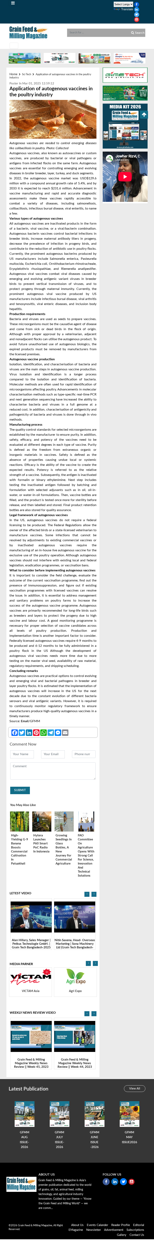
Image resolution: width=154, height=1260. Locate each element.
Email (24, 721)
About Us (77, 1225)
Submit (20, 790)
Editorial (138, 1225)
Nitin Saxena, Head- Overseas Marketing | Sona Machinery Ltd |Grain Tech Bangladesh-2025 (75, 946)
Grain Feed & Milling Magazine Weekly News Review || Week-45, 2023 (31, 1063)
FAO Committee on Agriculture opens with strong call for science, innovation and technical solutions (86, 855)
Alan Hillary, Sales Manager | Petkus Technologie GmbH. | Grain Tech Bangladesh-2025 (31, 944)
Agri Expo (37, 991)
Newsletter (93, 1229)
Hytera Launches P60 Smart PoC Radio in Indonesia (41, 843)
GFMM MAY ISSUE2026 (129, 1137)
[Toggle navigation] (13, 3)
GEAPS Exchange (82, 991)
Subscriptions (135, 1229)
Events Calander (97, 1225)
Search (139, 32)
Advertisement (113, 1229)
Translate (127, 9)
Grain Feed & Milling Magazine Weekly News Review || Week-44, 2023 (75, 1063)
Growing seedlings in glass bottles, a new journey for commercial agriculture (64, 849)
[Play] (31, 917)
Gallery (121, 1234)
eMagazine (76, 1229)
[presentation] (86, 894)
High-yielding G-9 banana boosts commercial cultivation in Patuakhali (19, 849)
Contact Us (137, 1234)
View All (134, 1088)
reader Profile (120, 1225)
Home (13, 74)
